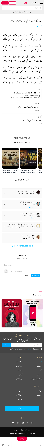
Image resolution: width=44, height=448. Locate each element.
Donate (12, 3)
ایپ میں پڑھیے (22, 438)
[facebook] (32, 422)
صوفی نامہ (40, 391)
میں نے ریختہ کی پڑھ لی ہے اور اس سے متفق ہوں (25, 349)
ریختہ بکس (20, 399)
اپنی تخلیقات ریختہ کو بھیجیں (36, 379)
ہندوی (20, 391)
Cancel (27, 275)
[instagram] (18, 422)
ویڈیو (20, 12)
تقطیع (41, 370)
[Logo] (35, 3)
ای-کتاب (15, 12)
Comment (35, 275)
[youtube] (22, 422)
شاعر (30, 12)
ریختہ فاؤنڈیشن (19, 362)
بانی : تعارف (19, 366)
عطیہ (41, 362)
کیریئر (21, 374)
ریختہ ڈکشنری (19, 395)
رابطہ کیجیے (20, 370)
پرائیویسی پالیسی (29, 349)
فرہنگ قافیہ (39, 366)
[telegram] (13, 422)
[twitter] (27, 422)
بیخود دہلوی (39, 25)
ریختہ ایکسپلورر (19, 379)
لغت (23, 12)
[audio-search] (4, 7)
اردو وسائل (39, 374)
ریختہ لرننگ (39, 395)
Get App (5, 3)
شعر (27, 12)
